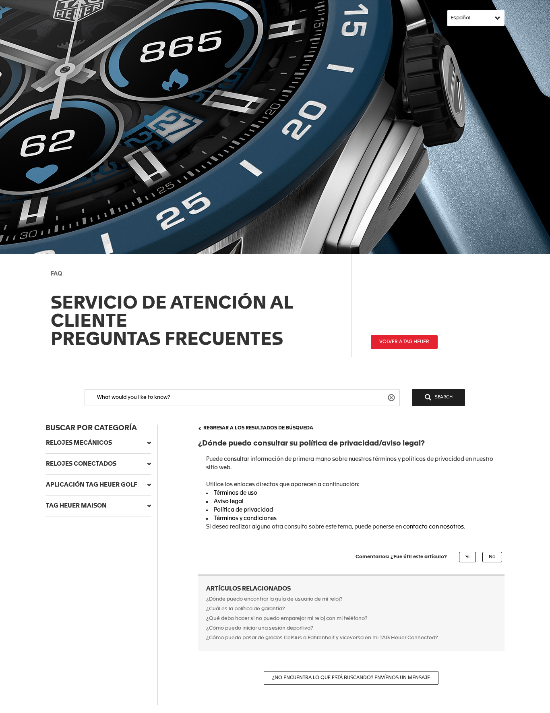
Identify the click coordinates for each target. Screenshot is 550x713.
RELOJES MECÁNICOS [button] (79, 443)
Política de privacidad (243, 510)
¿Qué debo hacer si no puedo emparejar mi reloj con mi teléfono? (287, 618)
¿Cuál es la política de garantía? (245, 608)
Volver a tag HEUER (404, 342)
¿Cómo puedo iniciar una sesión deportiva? (259, 628)
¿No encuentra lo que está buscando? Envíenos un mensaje (351, 678)
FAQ (56, 274)
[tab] (98, 443)
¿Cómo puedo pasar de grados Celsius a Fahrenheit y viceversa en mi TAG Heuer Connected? (322, 637)
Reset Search (392, 397)
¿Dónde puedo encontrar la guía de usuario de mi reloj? (275, 599)
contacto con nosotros (433, 527)
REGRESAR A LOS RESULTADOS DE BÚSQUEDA (258, 428)
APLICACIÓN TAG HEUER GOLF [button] (91, 485)
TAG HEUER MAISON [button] (76, 506)
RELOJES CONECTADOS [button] (81, 464)
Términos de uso (236, 493)
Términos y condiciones (245, 518)
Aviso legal (229, 501)
